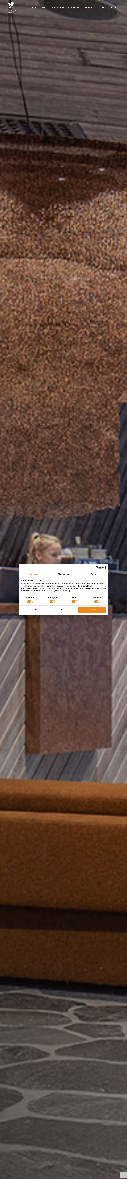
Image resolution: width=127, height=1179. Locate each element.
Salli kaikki (92, 610)
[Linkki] (10, 7)
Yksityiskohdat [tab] (63, 574)
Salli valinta (63, 610)
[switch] (52, 601)
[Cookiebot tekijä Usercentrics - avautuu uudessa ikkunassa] (97, 567)
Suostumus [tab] (34, 574)
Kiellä (35, 610)
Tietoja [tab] (93, 574)
